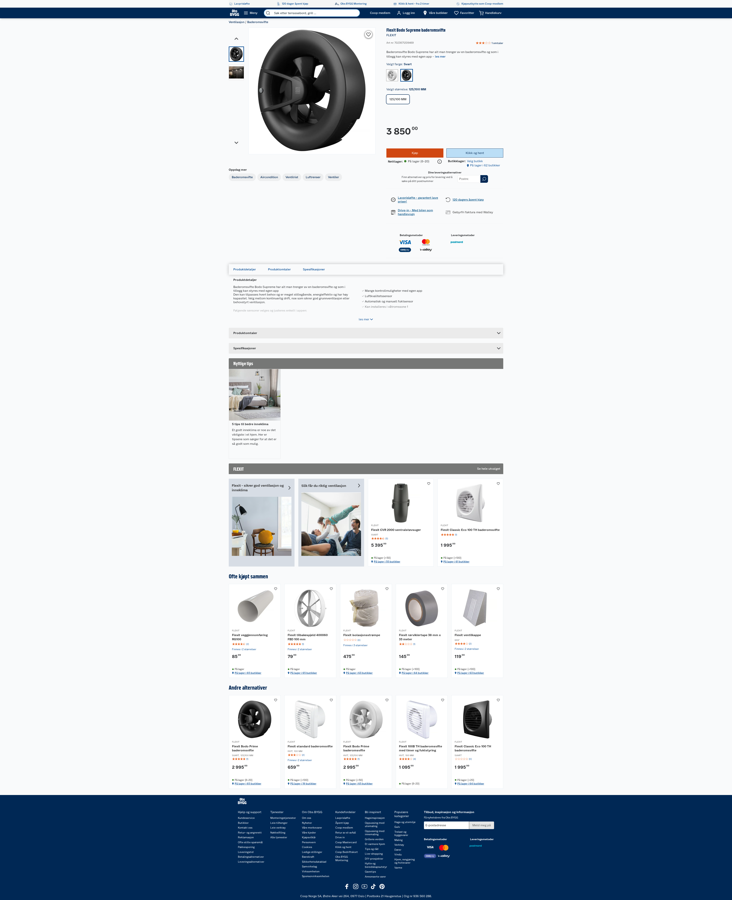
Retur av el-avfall (345, 832)
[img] (400, 538)
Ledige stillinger (312, 852)
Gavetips (370, 871)
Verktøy (399, 844)
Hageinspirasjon (375, 817)
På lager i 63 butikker (359, 672)
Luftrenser (313, 177)
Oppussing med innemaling (374, 832)
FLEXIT (391, 35)
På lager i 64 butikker (415, 672)
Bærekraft (308, 856)
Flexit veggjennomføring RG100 (250, 637)
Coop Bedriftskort (346, 852)
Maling (398, 839)
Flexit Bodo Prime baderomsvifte (245, 748)
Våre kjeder (309, 832)
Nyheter (307, 822)
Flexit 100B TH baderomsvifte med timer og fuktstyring (420, 748)
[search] (268, 13)
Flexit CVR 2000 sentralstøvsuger (396, 530)
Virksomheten (310, 871)
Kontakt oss (245, 827)
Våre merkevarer (312, 827)
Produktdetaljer (244, 269)
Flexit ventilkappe (468, 635)
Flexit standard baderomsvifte (310, 746)
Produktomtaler (279, 269)
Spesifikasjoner (314, 269)
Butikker (243, 822)
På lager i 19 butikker (303, 783)
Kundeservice (246, 817)
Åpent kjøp (342, 822)
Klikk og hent (343, 847)
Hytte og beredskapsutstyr (376, 865)
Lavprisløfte (342, 817)
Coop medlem (344, 827)
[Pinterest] (382, 886)
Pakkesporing (246, 847)
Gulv (397, 826)
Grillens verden (374, 839)
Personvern (309, 842)
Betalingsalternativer (251, 856)
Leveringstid (246, 852)
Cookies (307, 847)
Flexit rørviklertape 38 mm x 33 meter (420, 637)
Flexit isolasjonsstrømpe (361, 635)
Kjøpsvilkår (309, 837)
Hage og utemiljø (404, 822)
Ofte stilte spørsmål (250, 842)
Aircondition (269, 177)
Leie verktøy (278, 827)
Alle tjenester (278, 837)
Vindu (398, 854)
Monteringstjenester (283, 817)
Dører (397, 849)
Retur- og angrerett (250, 832)
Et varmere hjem (375, 844)
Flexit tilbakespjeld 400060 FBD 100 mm (308, 637)
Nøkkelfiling (277, 832)
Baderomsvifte (257, 22)
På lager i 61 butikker (456, 561)
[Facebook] (347, 886)
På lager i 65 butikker (248, 672)
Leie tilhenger (278, 822)
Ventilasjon (236, 22)
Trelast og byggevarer (401, 833)
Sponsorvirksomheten (315, 876)
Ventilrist (292, 177)
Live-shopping (374, 853)
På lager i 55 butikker (387, 561)
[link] (489, 43)
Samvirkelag (309, 866)
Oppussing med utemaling (374, 824)
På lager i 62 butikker (485, 165)
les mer (440, 56)
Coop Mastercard (346, 842)
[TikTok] (373, 886)
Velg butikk (475, 161)
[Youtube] (364, 886)
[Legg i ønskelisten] (368, 34)
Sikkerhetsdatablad (314, 861)
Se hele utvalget (488, 468)
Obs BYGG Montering (341, 858)
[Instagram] (356, 886)
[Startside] (234, 13)
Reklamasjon (246, 837)
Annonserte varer (375, 876)
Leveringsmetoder (463, 235)
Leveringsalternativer (251, 861)
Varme (398, 867)
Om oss (306, 817)
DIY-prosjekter (374, 858)
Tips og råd (371, 848)
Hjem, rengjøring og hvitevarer (404, 861)
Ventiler (333, 177)
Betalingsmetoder (411, 235)
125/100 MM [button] (397, 99)
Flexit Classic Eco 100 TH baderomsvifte (470, 530)
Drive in (340, 837)
